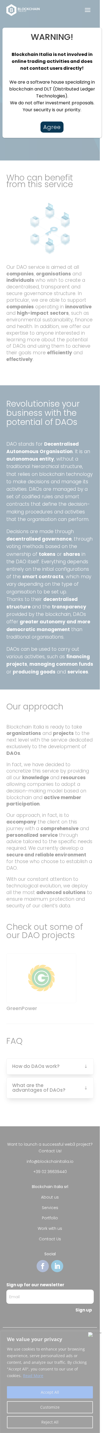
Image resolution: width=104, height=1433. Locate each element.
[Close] (91, 32)
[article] (52, 82)
